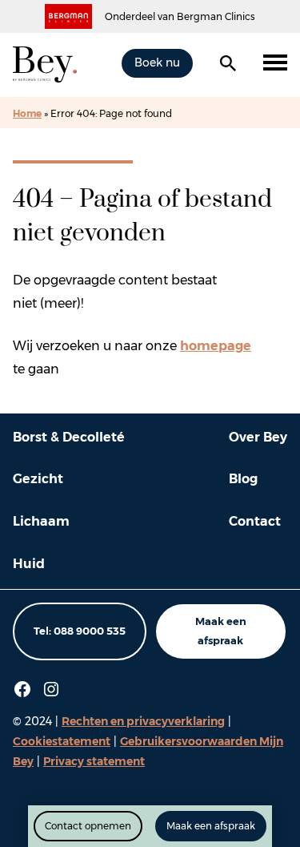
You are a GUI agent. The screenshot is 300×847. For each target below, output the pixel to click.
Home (27, 113)
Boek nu (157, 62)
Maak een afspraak (220, 630)
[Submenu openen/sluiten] (275, 63)
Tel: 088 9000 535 (80, 630)
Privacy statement (94, 761)
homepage (215, 345)
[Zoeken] (228, 63)
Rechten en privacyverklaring (143, 721)
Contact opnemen (88, 826)
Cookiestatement (61, 741)
